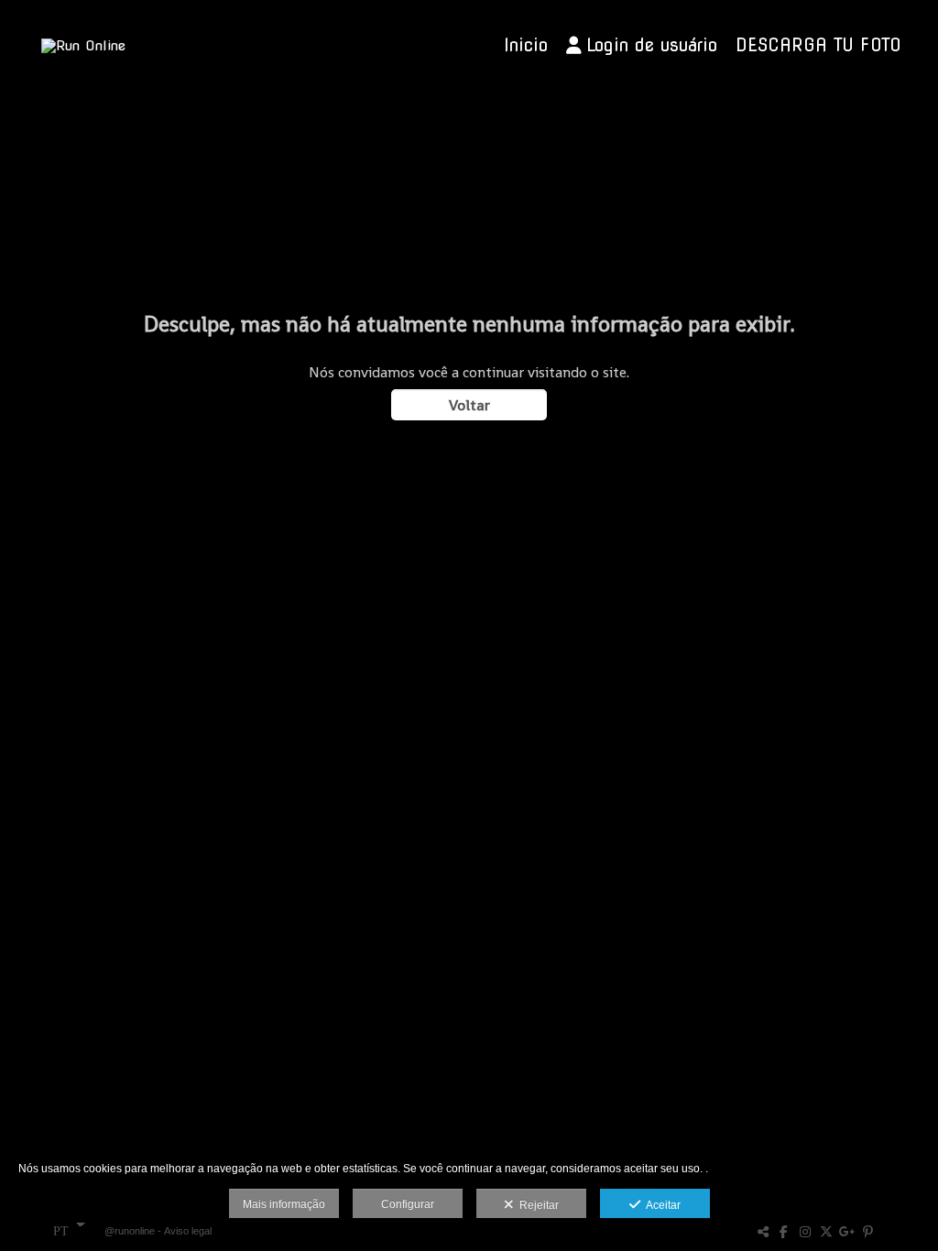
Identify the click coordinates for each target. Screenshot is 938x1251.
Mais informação (284, 1204)
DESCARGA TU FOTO (818, 45)
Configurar (407, 1204)
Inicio (526, 45)
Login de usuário (651, 45)
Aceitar (660, 1205)
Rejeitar (536, 1205)
